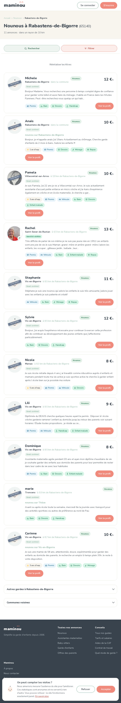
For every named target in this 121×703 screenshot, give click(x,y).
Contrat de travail (104, 647)
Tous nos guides (103, 633)
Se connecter (88, 5)
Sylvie (29, 317)
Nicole (30, 360)
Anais (29, 121)
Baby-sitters (64, 643)
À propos (8, 668)
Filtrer (91, 48)
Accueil (7, 18)
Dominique (33, 446)
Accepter (106, 689)
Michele (31, 78)
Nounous (17, 18)
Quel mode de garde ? (106, 653)
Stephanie (32, 278)
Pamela (30, 172)
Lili (27, 403)
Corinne (31, 533)
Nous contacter (11, 673)
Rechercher (34, 48)
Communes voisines (18, 602)
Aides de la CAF (103, 643)
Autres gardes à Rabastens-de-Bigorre (30, 589)
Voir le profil (104, 105)
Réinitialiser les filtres (60, 64)
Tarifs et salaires (103, 638)
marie (29, 489)
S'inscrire (109, 5)
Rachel (30, 228)
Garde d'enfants (66, 647)
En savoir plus (42, 696)
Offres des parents (67, 653)
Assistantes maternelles (70, 638)
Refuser (85, 689)
